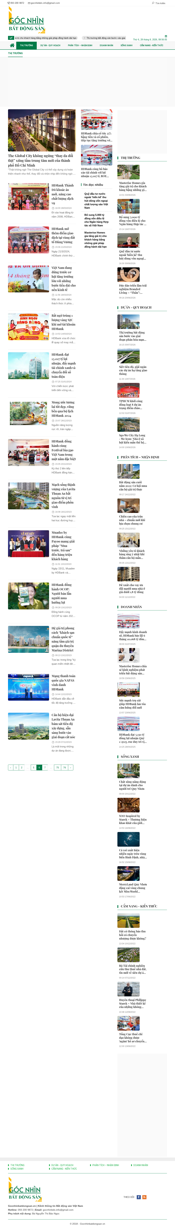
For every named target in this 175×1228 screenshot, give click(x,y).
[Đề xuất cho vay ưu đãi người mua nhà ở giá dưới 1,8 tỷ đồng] (128, 574)
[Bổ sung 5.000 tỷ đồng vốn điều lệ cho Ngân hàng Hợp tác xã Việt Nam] (128, 206)
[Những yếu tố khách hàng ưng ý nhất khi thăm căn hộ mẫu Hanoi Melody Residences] (128, 540)
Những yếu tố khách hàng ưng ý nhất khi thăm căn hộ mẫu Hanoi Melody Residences (132, 554)
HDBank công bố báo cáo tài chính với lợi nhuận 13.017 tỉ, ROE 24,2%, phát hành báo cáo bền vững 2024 (96, 172)
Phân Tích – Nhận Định (140, 457)
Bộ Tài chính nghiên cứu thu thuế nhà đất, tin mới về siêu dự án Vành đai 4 (132, 969)
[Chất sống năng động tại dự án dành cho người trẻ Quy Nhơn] (128, 771)
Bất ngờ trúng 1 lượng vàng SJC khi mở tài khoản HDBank (63, 322)
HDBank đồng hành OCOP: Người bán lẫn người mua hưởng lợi (62, 593)
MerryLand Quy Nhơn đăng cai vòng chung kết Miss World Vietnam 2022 (133, 888)
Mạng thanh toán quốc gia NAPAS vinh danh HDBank (63, 682)
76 (64, 767)
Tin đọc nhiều (92, 185)
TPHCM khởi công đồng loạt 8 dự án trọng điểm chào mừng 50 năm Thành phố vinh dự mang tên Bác (133, 404)
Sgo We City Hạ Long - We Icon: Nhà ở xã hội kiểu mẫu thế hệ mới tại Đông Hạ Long (133, 439)
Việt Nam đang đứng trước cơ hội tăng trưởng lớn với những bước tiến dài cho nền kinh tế (64, 279)
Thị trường (130, 158)
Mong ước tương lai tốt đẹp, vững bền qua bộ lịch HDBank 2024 (63, 409)
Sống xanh (130, 757)
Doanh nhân (131, 607)
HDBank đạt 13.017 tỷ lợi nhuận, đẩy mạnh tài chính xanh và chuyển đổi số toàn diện (64, 365)
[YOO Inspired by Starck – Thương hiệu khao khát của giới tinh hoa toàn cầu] (128, 805)
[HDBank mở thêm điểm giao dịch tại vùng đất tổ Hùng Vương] (28, 240)
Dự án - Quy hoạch (136, 307)
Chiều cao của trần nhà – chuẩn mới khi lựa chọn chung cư (132, 520)
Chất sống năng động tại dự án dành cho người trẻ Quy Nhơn (132, 785)
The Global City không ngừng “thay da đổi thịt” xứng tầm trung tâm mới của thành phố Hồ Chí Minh (40, 160)
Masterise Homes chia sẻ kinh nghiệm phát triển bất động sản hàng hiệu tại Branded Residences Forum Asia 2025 (133, 670)
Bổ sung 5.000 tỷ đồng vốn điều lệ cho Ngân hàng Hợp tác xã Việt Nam (96, 220)
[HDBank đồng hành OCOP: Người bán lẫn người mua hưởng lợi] (28, 596)
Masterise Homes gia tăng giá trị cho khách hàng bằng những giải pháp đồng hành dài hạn (95, 239)
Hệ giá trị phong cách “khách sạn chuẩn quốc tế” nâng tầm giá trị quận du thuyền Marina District (63, 639)
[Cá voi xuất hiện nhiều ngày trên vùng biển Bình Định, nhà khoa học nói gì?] (128, 839)
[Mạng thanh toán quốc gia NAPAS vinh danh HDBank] (28, 687)
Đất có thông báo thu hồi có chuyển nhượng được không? (132, 935)
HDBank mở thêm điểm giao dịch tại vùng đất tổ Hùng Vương (63, 235)
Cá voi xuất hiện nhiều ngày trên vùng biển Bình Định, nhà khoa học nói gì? (132, 854)
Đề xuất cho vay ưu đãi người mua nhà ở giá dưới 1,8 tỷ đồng (132, 588)
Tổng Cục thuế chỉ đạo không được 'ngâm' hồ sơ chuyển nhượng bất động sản (132, 1037)
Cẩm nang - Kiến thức (139, 906)
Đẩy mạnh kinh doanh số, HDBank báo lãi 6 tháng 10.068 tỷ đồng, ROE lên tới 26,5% (133, 635)
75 (57, 767)
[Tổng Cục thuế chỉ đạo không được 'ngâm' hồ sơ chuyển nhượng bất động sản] (128, 1023)
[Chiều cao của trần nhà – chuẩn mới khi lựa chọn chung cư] (128, 505)
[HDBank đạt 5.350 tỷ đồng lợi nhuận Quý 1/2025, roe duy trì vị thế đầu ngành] (128, 724)
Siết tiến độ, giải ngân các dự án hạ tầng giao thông (133, 370)
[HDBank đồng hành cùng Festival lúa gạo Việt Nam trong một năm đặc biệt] (28, 452)
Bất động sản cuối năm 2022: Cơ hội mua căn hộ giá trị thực (133, 486)
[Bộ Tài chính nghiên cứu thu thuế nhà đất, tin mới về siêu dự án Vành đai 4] (128, 955)
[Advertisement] (87, 82)
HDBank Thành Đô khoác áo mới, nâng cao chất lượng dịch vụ (63, 194)
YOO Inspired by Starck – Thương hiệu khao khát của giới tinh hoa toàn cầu (133, 819)
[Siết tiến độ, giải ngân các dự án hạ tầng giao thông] (128, 356)
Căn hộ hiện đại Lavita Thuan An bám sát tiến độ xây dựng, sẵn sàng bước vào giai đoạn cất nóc (63, 726)
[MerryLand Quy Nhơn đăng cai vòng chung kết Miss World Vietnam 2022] (128, 873)
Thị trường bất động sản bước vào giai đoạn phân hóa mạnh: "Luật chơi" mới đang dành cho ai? (123, 38)
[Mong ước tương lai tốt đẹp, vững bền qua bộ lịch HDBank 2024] (28, 413)
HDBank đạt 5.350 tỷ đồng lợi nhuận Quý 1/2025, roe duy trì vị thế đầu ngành (131, 738)
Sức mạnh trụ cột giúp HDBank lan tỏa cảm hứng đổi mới (132, 704)
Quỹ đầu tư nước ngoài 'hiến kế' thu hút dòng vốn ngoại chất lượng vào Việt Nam (96, 200)
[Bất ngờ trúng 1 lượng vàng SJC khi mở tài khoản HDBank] (28, 326)
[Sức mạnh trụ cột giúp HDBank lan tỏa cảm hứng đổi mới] (128, 689)
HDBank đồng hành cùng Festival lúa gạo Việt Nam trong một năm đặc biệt (64, 450)
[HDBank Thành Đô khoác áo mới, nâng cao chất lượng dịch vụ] (28, 196)
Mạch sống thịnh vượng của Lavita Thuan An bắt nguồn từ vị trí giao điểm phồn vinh (63, 496)
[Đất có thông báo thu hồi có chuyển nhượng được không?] (128, 920)
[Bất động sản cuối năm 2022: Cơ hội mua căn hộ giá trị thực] (128, 471)
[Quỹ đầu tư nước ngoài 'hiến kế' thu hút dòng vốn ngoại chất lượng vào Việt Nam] (128, 240)
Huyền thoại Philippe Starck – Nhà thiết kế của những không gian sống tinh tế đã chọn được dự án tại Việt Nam (132, 1003)
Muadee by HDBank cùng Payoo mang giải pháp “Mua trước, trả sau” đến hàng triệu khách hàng (63, 545)
